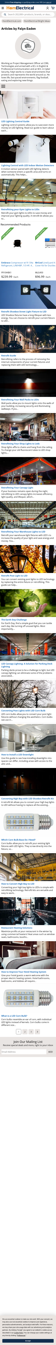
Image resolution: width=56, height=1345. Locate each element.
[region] (28, 253)
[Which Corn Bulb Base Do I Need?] (28, 823)
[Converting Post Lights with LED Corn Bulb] (28, 694)
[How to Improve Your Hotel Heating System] (28, 955)
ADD (50, 1051)
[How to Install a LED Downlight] (28, 738)
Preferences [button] (21, 1335)
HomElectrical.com (11, 21)
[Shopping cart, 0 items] (53, 8)
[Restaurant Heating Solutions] (28, 911)
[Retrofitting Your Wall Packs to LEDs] (28, 383)
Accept (28, 1341)
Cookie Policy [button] (18, 1333)
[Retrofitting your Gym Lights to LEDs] (28, 193)
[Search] (5, 14)
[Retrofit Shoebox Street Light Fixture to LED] (28, 294)
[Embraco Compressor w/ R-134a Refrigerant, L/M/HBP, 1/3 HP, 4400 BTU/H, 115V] (17, 243)
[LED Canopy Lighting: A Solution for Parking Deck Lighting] (28, 647)
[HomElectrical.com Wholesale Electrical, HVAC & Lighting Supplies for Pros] (20, 8)
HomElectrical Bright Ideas (37, 21)
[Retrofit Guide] (28, 339)
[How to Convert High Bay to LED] (28, 867)
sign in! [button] (48, 2)
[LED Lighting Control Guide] (28, 105)
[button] (4, 8)
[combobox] (28, 14)
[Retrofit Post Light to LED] (28, 559)
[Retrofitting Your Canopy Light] (28, 471)
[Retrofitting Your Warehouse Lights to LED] (28, 515)
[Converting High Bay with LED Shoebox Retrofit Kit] (28, 782)
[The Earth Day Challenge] (28, 603)
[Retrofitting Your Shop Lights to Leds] (28, 427)
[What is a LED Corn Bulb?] (28, 999)
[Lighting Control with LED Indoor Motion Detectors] (28, 149)
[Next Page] (37, 1031)
